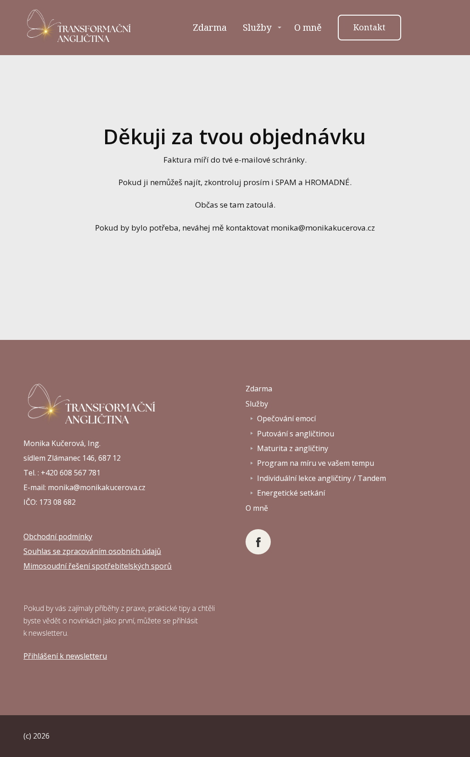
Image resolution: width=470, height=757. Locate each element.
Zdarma (210, 27)
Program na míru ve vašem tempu (315, 463)
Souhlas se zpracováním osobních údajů (92, 551)
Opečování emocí (286, 418)
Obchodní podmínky (57, 536)
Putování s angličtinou (295, 434)
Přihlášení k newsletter (62, 656)
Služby (257, 27)
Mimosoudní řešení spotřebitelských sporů (97, 566)
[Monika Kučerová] (79, 27)
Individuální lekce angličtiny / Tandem (321, 478)
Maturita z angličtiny (292, 448)
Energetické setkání (291, 493)
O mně (308, 27)
